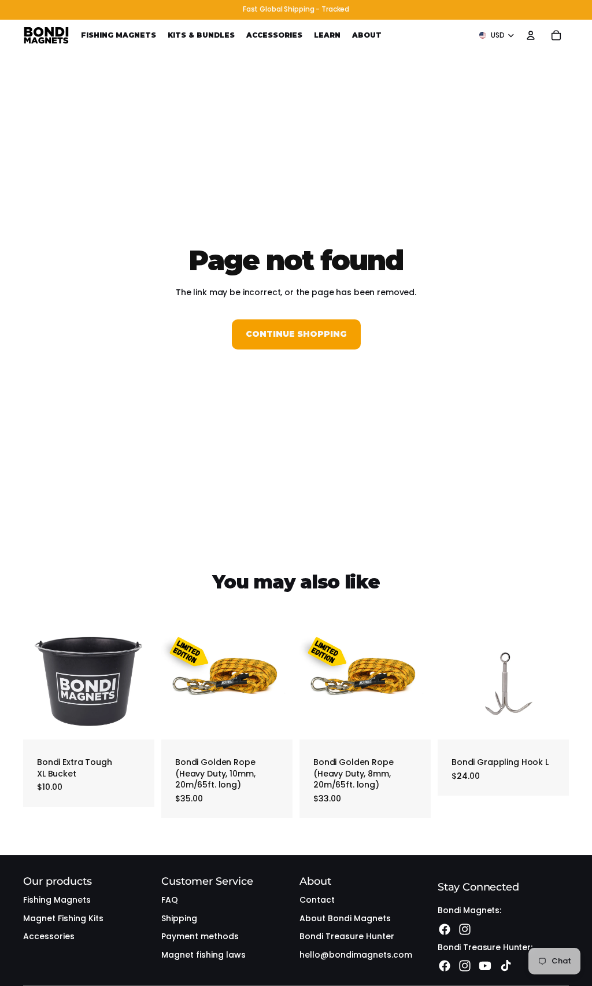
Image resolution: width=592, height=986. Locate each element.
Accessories (49, 936)
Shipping (179, 918)
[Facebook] (445, 929)
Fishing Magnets (57, 900)
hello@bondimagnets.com (355, 955)
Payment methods (200, 936)
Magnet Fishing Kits (63, 918)
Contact (317, 900)
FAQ (169, 900)
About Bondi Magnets (345, 918)
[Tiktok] (506, 966)
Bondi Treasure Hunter (346, 936)
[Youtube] (485, 966)
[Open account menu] (530, 35)
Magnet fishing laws (203, 955)
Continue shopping (296, 334)
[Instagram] (465, 929)
